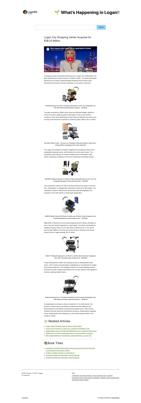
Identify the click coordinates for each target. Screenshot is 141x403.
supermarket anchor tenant (80, 380)
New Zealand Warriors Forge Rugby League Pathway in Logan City (68, 336)
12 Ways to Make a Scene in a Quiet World (60, 353)
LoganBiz (25, 398)
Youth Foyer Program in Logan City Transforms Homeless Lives (67, 328)
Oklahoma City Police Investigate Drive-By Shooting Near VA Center (69, 333)
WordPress (115, 398)
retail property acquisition (92, 378)
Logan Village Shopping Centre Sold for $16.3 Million (64, 326)
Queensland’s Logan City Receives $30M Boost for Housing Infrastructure (71, 331)
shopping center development (109, 378)
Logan (41, 373)
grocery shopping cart (99, 375)
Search (101, 27)
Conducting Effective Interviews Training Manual (62, 355)
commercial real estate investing (82, 375)
